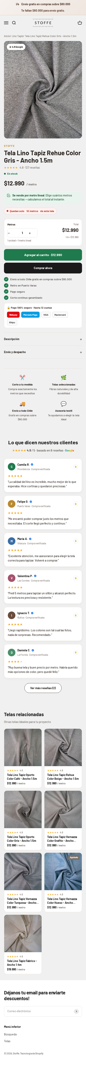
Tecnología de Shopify (31, 1053)
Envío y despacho (43, 352)
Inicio (7, 36)
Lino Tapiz (17, 36)
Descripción (43, 339)
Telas (7, 1041)
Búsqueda (10, 1034)
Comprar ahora (43, 268)
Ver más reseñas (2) (43, 688)
